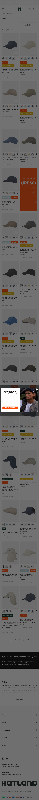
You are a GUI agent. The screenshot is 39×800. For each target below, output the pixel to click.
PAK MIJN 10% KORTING (10, 407)
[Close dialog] (37, 389)
